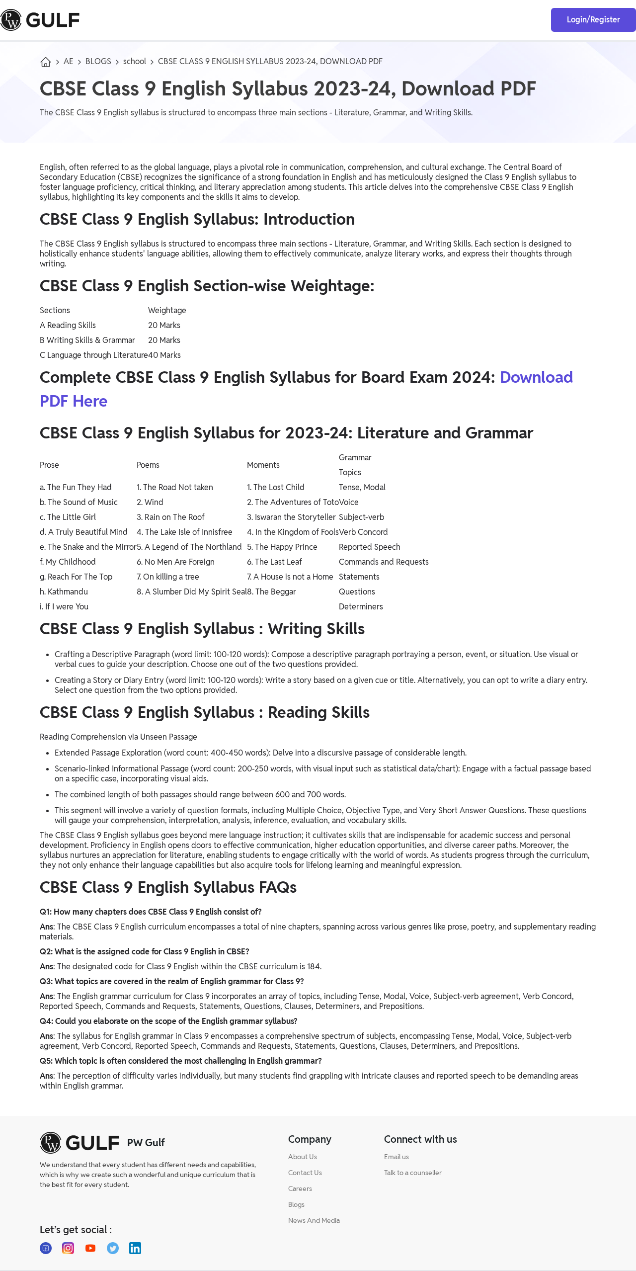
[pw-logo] (79, 1143)
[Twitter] (113, 1248)
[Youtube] (90, 1248)
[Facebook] (46, 1248)
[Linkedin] (135, 1248)
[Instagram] (68, 1248)
